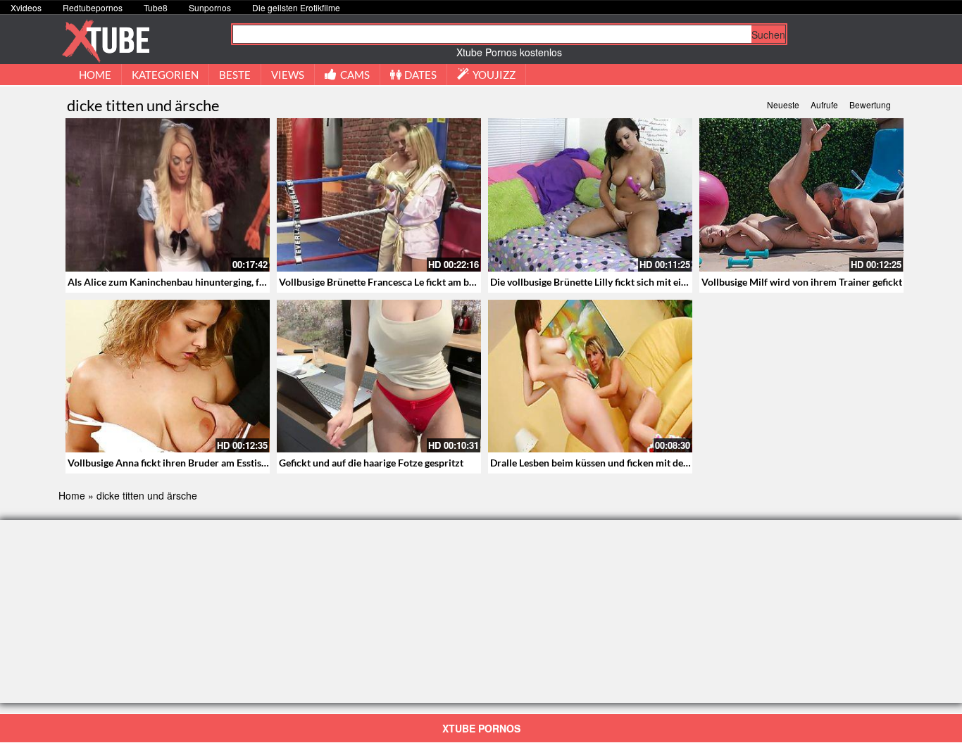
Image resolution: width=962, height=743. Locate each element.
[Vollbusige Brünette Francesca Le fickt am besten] (379, 195)
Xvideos (26, 7)
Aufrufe (824, 104)
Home (71, 495)
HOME (95, 74)
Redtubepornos (93, 7)
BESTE (235, 74)
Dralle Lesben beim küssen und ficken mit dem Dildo (604, 463)
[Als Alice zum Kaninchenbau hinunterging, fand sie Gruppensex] (167, 195)
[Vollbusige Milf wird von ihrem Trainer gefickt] (801, 195)
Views (287, 74)
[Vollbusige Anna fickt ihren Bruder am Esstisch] (167, 376)
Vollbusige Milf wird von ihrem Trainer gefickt (801, 282)
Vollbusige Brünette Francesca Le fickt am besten (385, 282)
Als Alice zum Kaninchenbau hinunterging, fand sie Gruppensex (206, 282)
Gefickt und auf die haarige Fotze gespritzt (371, 463)
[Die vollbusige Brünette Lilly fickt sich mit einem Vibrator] (590, 195)
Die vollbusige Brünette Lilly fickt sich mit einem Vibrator (615, 282)
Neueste (783, 104)
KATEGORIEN (165, 74)
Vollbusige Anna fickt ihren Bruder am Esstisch (170, 463)
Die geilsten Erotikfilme (296, 7)
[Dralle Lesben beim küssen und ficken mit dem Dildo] (590, 376)
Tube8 (156, 7)
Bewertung (870, 104)
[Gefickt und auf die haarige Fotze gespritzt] (379, 376)
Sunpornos (210, 7)
